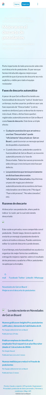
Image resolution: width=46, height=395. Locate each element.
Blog (25, 391)
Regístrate (25, 4)
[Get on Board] (3, 4)
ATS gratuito (27, 386)
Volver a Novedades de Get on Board (17, 18)
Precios (6, 386)
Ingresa (16, 4)
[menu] (37, 4)
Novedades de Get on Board (18, 21)
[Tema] (32, 4)
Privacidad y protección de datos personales (18, 388)
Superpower (37, 386)
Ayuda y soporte (16, 386)
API (30, 391)
